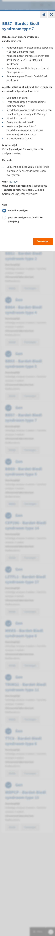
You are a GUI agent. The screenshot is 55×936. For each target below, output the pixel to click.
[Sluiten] (51, 14)
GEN (4, 205)
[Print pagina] (43, 14)
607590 (14, 182)
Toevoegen (43, 241)
